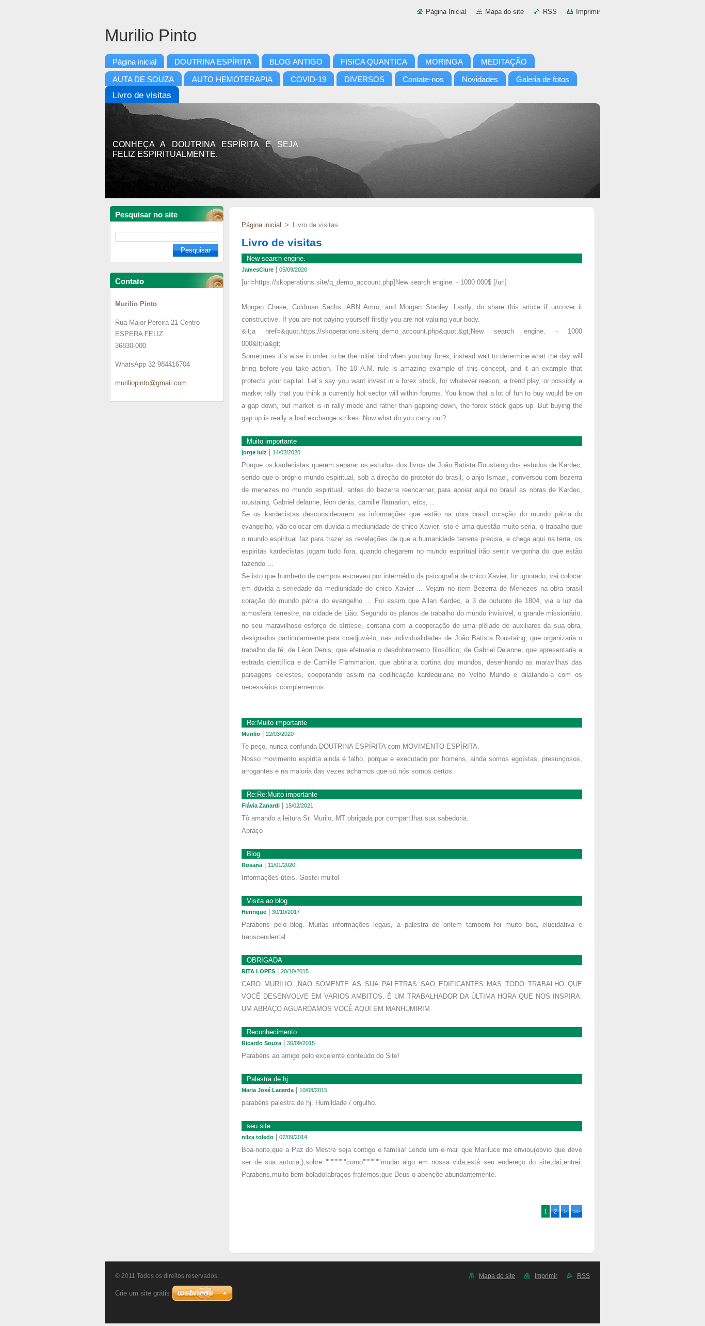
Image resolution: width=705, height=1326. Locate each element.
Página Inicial (446, 11)
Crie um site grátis (142, 1293)
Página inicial (261, 225)
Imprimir (588, 11)
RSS (550, 11)
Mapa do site (504, 11)
